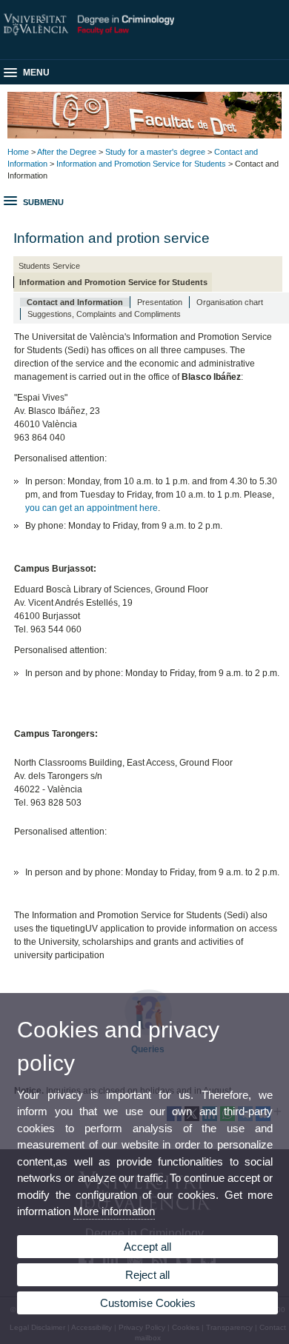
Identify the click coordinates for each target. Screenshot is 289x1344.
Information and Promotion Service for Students (141, 163)
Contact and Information (75, 302)
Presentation (159, 302)
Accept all (147, 1246)
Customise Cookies (148, 1303)
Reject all (147, 1274)
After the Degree (66, 151)
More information (114, 1211)
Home (18, 151)
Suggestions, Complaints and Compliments (104, 314)
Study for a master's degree (155, 151)
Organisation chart (229, 302)
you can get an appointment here (91, 508)
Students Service (49, 265)
